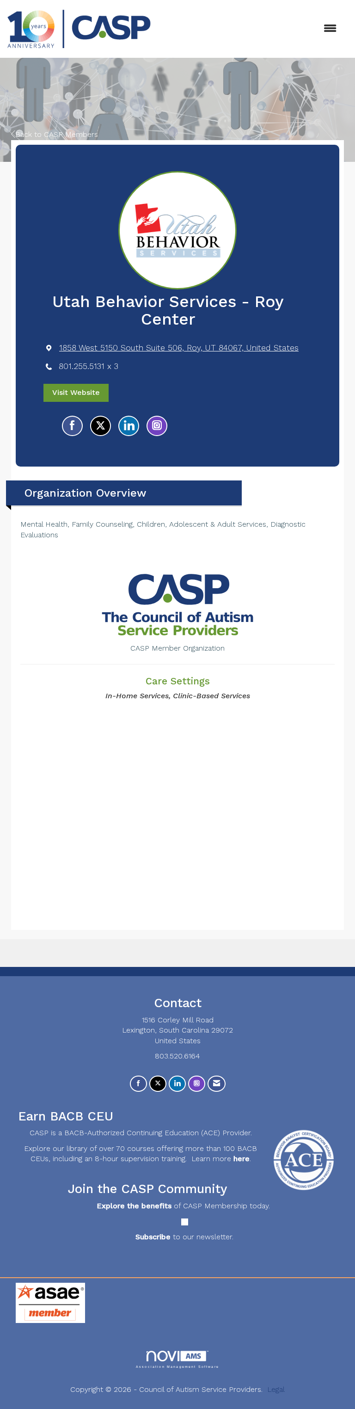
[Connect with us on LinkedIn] (177, 1084)
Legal (276, 1389)
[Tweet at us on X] (157, 1084)
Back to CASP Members (56, 134)
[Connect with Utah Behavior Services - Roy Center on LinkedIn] (128, 426)
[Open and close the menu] (248, 29)
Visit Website (76, 392)
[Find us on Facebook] (138, 1084)
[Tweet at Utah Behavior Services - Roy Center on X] (100, 426)
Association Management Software (177, 1366)
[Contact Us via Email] (217, 1084)
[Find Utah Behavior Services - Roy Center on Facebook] (72, 426)
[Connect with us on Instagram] (196, 1084)
